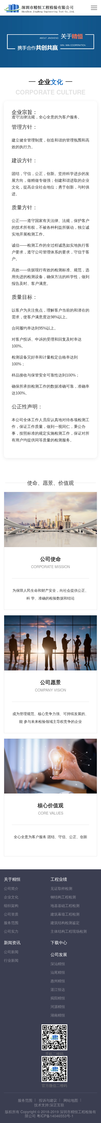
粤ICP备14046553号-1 (55, 1116)
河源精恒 (58, 1006)
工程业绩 (59, 879)
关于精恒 (12, 879)
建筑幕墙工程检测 (65, 914)
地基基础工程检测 (65, 905)
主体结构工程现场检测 (69, 931)
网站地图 (70, 1100)
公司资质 (11, 914)
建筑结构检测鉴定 (65, 922)
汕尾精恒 (58, 972)
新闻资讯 (12, 942)
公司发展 (59, 954)
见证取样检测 (61, 888)
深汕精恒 (58, 963)
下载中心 (59, 942)
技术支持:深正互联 (49, 1105)
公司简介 (11, 888)
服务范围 (11, 922)
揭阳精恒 (58, 997)
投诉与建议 (48, 1100)
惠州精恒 (58, 980)
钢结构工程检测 (63, 896)
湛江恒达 (58, 989)
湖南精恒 (58, 1015)
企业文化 (11, 896)
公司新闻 (11, 951)
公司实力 (11, 931)
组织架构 (11, 905)
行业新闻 (11, 960)
